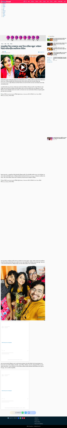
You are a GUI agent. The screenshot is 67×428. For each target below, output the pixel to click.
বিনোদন (4, 4)
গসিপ (41, 1)
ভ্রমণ (65, 1)
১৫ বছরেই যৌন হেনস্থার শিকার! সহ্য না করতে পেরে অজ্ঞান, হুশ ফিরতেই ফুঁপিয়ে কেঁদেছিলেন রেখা (59, 58)
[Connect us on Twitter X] (22, 418)
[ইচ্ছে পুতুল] (29, 37)
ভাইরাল (44, 1)
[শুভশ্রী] (24, 37)
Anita (3, 51)
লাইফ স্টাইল (60, 1)
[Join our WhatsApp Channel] (20, 418)
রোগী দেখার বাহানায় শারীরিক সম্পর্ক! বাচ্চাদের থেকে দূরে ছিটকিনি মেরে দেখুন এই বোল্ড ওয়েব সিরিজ (59, 53)
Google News (42, 52)
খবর (28, 1)
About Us (36, 418)
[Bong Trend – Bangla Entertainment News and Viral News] (6, 1)
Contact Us (37, 420)
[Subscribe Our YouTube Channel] (24, 418)
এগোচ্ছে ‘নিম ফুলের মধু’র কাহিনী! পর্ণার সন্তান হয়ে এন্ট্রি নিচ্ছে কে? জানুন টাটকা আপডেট (59, 138)
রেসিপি (55, 1)
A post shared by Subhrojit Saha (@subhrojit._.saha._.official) (15, 407)
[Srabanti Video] (8, 37)
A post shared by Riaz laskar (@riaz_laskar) (15, 359)
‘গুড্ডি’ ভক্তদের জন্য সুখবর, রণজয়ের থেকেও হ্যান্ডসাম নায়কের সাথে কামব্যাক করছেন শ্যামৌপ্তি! (60, 44)
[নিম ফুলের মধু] (33, 37)
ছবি (48, 1)
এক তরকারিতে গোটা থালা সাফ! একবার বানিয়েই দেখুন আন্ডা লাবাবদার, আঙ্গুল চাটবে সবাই (59, 48)
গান (3, 16)
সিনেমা (37, 1)
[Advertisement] (33, 26)
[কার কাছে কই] (37, 37)
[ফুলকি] (20, 37)
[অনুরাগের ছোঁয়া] (12, 37)
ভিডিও (51, 1)
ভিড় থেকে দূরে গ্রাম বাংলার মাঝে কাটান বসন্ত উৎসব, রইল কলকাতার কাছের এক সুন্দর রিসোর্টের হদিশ (59, 39)
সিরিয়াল (32, 1)
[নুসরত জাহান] (16, 37)
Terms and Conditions (39, 423)
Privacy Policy (37, 422)
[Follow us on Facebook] (18, 418)
